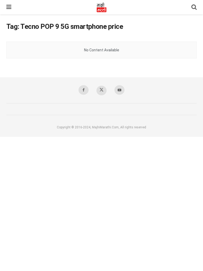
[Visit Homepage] (101, 7)
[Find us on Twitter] (101, 90)
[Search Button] (194, 7)
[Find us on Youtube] (119, 90)
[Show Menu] (8, 7)
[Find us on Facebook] (84, 90)
